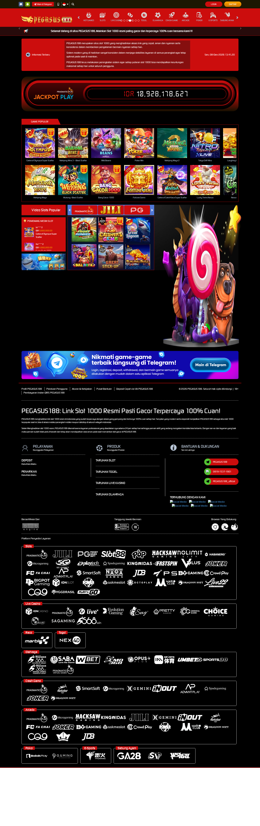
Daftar (232, 4)
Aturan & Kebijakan (82, 447)
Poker (199, 20)
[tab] (84, 268)
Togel (144, 20)
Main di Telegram (44, 4)
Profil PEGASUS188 (32, 447)
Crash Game (172, 20)
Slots (102, 20)
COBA (86, 283)
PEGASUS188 (220, 520)
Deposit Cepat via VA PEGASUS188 (134, 447)
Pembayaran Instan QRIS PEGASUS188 (44, 450)
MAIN (42, 201)
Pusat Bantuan (104, 447)
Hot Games (88, 20)
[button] (19, 56)
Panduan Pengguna (56, 447)
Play (66, 155)
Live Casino (116, 20)
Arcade (185, 20)
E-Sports (213, 20)
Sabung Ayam (227, 20)
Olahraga (158, 20)
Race (130, 20)
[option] (130, 56)
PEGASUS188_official (224, 539)
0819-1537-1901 (222, 529)
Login (213, 4)
